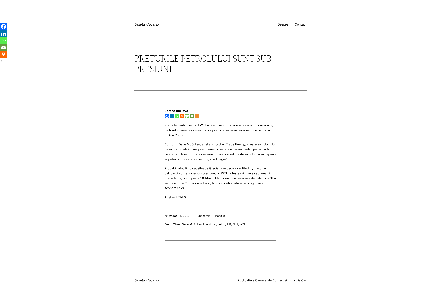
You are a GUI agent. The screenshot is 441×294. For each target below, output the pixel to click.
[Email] (192, 116)
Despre (283, 24)
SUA (235, 224)
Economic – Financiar (211, 215)
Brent (168, 224)
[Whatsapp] (177, 116)
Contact (301, 24)
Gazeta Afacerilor (147, 24)
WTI (242, 224)
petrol (221, 224)
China (176, 224)
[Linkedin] (172, 116)
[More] (197, 116)
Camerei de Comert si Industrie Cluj (281, 280)
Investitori (209, 224)
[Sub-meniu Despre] (290, 25)
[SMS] (187, 116)
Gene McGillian (192, 224)
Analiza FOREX (175, 197)
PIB (229, 224)
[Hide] (1, 61)
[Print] (182, 116)
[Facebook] (167, 116)
